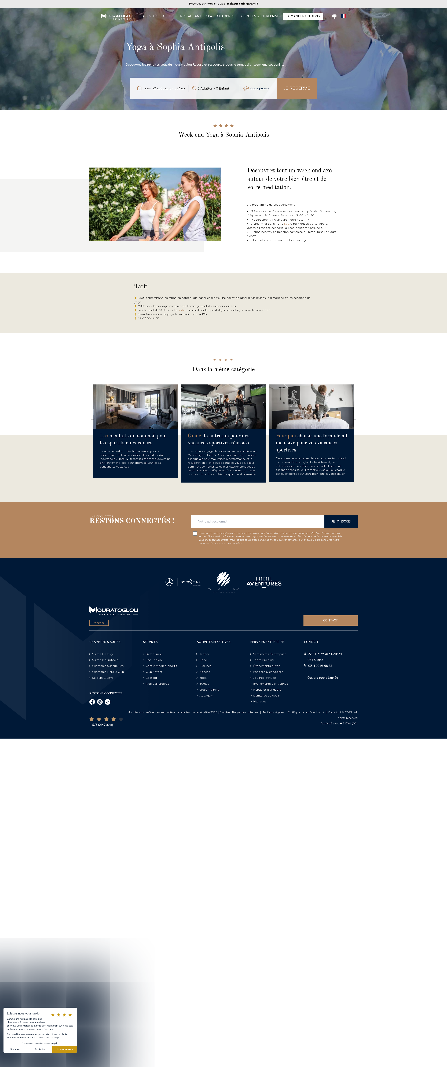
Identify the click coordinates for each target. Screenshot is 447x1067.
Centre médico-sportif (161, 666)
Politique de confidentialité (306, 712)
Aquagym (206, 695)
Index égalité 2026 (204, 712)
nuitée (182, 310)
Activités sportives (213, 641)
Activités (150, 16)
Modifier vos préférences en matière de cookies (159, 712)
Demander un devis (303, 16)
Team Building (263, 660)
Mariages (259, 701)
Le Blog (151, 678)
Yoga (203, 678)
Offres (169, 16)
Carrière (224, 712)
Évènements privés (266, 666)
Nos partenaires (157, 684)
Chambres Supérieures (108, 666)
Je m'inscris (341, 521)
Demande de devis (266, 695)
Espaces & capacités (268, 672)
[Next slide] (354, 419)
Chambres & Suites (104, 641)
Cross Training (209, 689)
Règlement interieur (245, 712)
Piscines (205, 666)
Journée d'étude (264, 678)
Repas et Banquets (267, 689)
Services (150, 641)
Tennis (204, 654)
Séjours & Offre (102, 678)
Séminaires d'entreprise (269, 654)
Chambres (225, 16)
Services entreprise (267, 641)
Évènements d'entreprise (270, 684)
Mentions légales (273, 712)
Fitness (204, 672)
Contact (330, 620)
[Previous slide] (92, 419)
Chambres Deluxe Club (108, 672)
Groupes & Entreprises (261, 16)
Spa (209, 16)
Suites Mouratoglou (106, 660)
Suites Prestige (103, 654)
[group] (135, 431)
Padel (203, 660)
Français (98, 623)
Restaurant (190, 16)
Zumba (204, 684)
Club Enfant (154, 672)
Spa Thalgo (154, 660)
